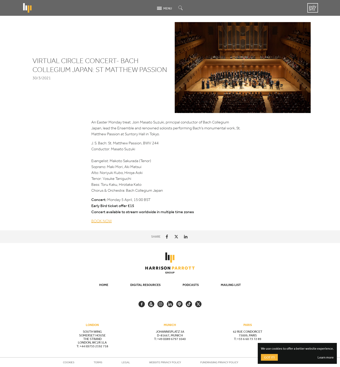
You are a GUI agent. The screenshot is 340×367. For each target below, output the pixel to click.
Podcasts (191, 285)
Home (103, 285)
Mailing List (231, 285)
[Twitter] (176, 236)
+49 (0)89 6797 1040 (171, 339)
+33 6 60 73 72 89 (249, 339)
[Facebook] (167, 236)
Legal (126, 362)
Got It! (269, 357)
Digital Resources (145, 285)
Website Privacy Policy (165, 362)
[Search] (180, 8)
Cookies (68, 362)
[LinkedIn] (186, 236)
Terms (98, 362)
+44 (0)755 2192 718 (94, 346)
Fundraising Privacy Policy (219, 362)
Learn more (326, 357)
